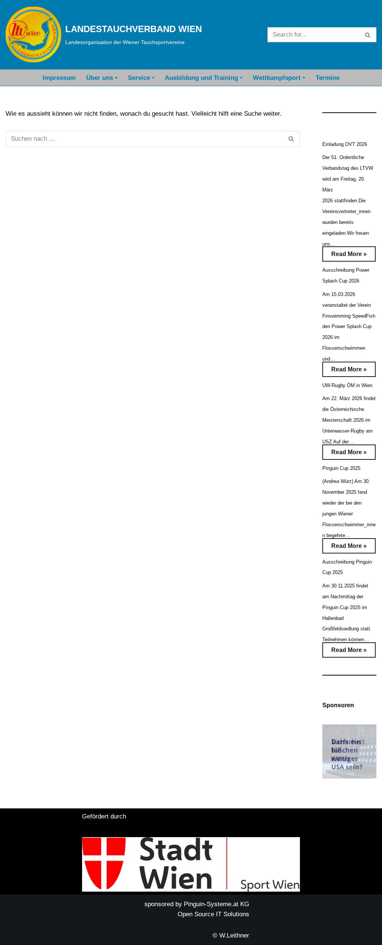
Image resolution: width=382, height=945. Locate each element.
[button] (116, 78)
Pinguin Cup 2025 (341, 468)
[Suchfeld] (368, 34)
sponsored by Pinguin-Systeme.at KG (196, 904)
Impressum (59, 77)
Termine (327, 77)
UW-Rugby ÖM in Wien (347, 385)
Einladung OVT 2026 (344, 144)
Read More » (344, 256)
